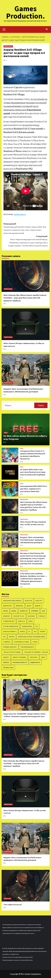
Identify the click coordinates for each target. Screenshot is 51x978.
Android (6, 616)
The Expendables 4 (27, 647)
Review (11, 636)
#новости (24, 611)
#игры (5, 611)
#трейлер (34, 611)
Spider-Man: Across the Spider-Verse (31, 636)
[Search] (46, 29)
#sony (29, 606)
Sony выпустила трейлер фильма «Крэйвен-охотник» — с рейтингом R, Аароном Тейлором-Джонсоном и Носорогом (33, 578)
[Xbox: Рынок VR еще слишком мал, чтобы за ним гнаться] (26, 324)
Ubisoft (6, 657)
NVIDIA (22, 631)
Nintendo (7, 898)
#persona (19, 606)
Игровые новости (20, 662)
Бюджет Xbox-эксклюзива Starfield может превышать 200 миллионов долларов (32, 540)
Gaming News (27, 626)
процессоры (8, 667)
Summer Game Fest (10, 647)
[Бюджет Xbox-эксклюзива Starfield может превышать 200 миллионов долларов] (26, 370)
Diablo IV (21, 621)
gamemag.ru (20, 214)
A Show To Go (18, 616)
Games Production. (25, 12)
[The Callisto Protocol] (26, 885)
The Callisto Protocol (12, 904)
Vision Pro (34, 657)
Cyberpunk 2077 (8, 621)
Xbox (5, 433)
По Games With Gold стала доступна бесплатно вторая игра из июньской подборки (32, 472)
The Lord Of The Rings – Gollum (36, 652)
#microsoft (7, 606)
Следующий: (28, 241)
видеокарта (35, 662)
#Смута (37, 606)
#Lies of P (39, 600)
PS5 (4, 636)
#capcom (28, 600)
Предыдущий (24, 228)
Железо (6, 662)
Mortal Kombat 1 (9, 631)
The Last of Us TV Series (12, 652)
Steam (35, 642)
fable (31, 621)
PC (29, 631)
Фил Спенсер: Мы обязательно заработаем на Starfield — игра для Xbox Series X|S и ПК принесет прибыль (24, 298)
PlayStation (8, 46)
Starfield (6, 642)
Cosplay (41, 616)
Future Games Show (10, 626)
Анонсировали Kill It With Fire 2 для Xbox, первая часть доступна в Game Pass (33, 488)
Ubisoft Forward (19, 657)
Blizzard (31, 616)
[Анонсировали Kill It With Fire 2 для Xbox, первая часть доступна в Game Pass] (10, 488)
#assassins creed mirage (12, 600)
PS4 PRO (42, 631)
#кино (14, 611)
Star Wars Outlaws (21, 642)
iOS (37, 626)
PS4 (35, 631)
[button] (4, 29)
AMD (43, 611)
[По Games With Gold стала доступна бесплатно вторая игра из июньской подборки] (10, 472)
